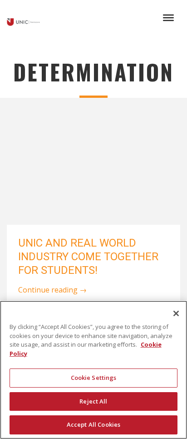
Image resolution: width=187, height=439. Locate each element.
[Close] (176, 313)
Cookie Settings (94, 377)
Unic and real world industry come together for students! (88, 257)
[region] (93, 370)
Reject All (93, 401)
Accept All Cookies (93, 424)
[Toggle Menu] (168, 18)
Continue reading (52, 290)
